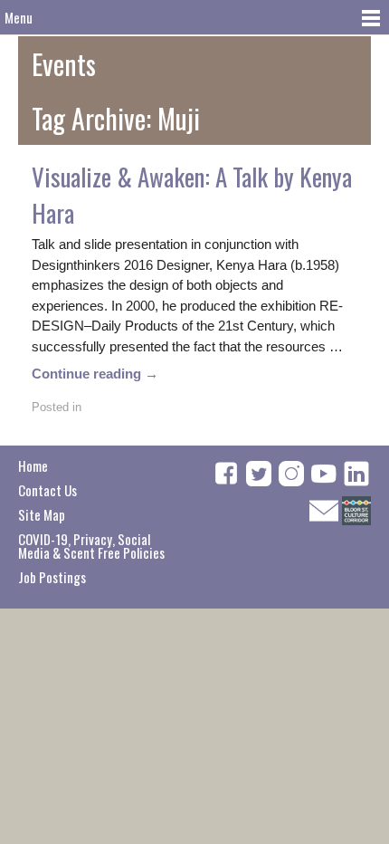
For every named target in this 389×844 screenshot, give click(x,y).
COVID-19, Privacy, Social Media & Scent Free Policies (91, 545)
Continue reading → (95, 373)
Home (33, 465)
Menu (19, 17)
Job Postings (52, 577)
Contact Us (47, 490)
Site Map (41, 514)
